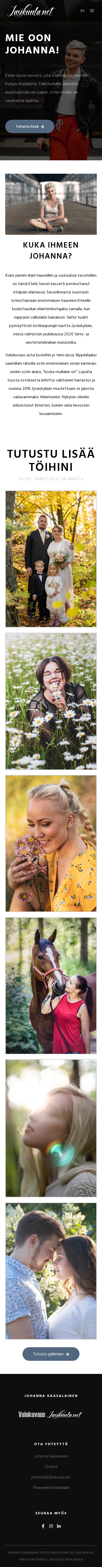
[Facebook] (43, 1526)
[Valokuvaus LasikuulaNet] (31, 10)
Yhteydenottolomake (51, 1488)
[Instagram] (51, 1526)
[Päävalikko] (92, 10)
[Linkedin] (58, 1526)
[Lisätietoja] (82, 10)
